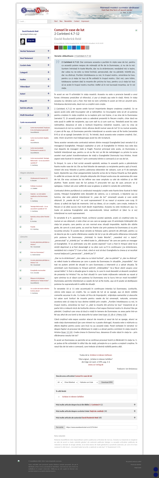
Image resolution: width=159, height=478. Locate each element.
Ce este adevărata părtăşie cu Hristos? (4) (40, 263)
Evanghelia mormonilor (38, 272)
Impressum (85, 21)
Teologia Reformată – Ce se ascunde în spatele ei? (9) (39, 209)
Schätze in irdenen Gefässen (101, 355)
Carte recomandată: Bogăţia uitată (40, 140)
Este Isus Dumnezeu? (37, 254)
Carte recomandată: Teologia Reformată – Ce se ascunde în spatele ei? (40, 162)
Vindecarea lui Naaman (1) (39, 179)
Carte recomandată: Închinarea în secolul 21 (38, 150)
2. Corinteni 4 (94, 405)
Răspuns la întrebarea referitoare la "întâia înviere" (40, 281)
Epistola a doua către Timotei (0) (40, 219)
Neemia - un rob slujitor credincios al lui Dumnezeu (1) (39, 197)
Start (56, 21)
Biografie (31, 40)
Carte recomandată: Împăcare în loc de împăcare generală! (40, 130)
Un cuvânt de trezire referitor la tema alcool (40, 291)
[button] (139, 21)
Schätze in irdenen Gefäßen (73, 397)
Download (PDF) (107, 382)
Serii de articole (26, 108)
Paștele (34, 228)
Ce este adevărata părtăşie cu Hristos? (40, 244)
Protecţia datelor (136, 464)
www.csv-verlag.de (95, 365)
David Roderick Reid (90, 418)
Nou (61, 21)
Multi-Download (27, 115)
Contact (76, 21)
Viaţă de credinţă (96, 411)
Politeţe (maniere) (36, 187)
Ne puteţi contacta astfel (133, 461)
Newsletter (68, 21)
